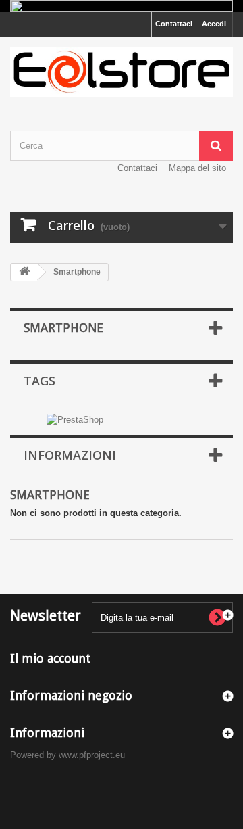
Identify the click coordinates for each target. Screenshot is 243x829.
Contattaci (173, 24)
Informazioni (70, 455)
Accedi (214, 24)
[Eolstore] (121, 72)
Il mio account (50, 658)
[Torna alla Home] (24, 272)
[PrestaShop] (75, 419)
